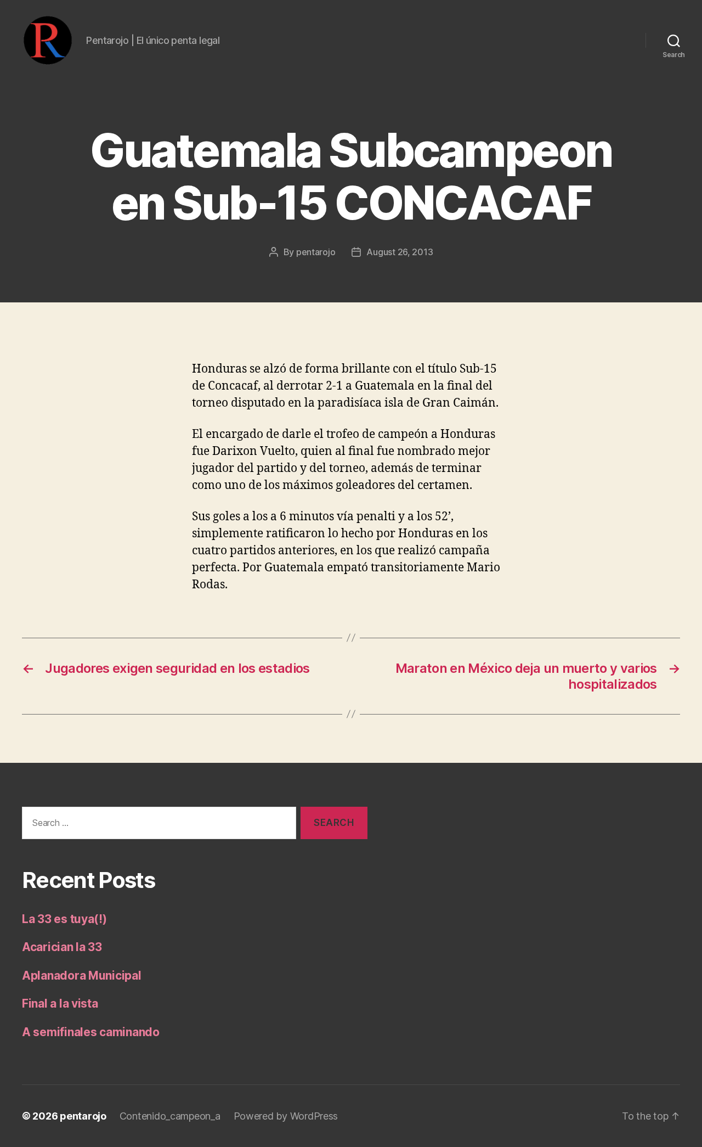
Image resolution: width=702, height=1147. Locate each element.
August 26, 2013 (399, 251)
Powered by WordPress (286, 1116)
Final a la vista (60, 1003)
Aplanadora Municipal (81, 975)
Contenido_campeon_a (170, 1116)
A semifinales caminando (91, 1032)
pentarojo (316, 251)
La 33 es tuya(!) (64, 919)
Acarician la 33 (62, 947)
